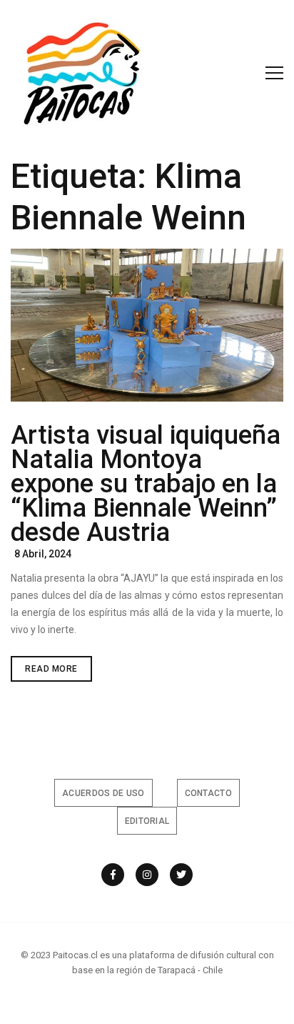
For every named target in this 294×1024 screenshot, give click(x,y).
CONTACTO (208, 793)
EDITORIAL (147, 821)
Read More (58, 672)
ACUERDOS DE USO (103, 793)
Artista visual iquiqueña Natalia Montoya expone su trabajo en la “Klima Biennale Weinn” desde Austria (145, 483)
